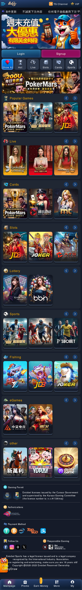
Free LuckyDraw (5, 567)
